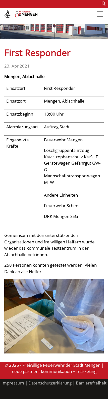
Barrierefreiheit (89, 12)
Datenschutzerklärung (50, 383)
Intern (8, 20)
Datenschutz (58, 12)
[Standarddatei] (54, 316)
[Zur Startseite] (21, 14)
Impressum (13, 383)
